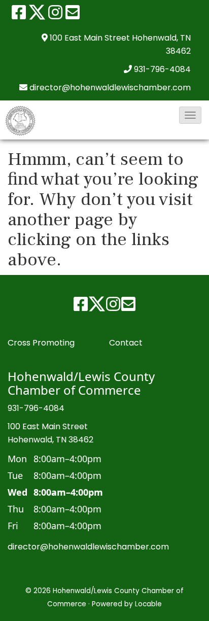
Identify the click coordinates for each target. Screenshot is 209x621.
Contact (126, 343)
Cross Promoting (41, 343)
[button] (190, 115)
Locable (148, 604)
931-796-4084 (162, 69)
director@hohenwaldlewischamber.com (88, 547)
